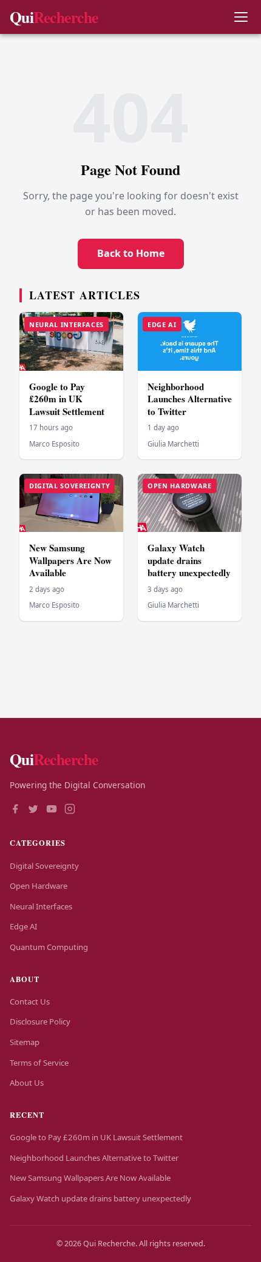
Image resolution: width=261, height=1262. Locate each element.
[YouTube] (51, 810)
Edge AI (23, 926)
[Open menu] (240, 17)
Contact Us (30, 1001)
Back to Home (130, 253)
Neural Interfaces (41, 906)
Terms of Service (39, 1062)
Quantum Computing (49, 947)
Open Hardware (38, 885)
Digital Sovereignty (44, 865)
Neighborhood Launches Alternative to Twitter (189, 399)
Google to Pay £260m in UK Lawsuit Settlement (66, 399)
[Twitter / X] (33, 810)
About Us (27, 1082)
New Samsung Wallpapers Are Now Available (70, 560)
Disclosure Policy (40, 1021)
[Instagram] (69, 810)
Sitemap (24, 1042)
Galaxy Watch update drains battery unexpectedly (189, 560)
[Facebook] (15, 810)
